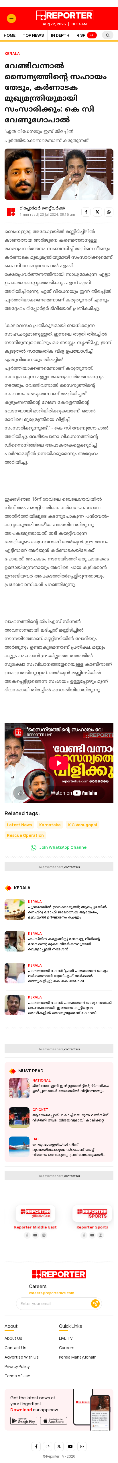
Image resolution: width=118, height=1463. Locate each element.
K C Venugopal (82, 824)
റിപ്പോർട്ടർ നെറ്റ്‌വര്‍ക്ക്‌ (42, 208)
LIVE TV (65, 1338)
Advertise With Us (22, 1357)
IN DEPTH (60, 35)
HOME (9, 35)
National (41, 1080)
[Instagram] (41, 1235)
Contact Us (15, 1347)
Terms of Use (17, 1375)
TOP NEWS (33, 35)
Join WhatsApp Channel (63, 847)
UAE (36, 1139)
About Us (13, 1338)
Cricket (40, 1109)
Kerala (12, 53)
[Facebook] (24, 1235)
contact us (72, 867)
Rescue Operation (25, 835)
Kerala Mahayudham (78, 1357)
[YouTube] (33, 1235)
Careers (66, 1347)
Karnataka (50, 824)
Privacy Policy (17, 1366)
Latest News (19, 824)
